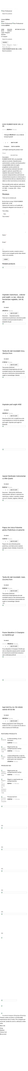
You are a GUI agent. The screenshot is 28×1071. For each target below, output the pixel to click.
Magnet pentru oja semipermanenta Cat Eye (14, 747)
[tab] (14, 155)
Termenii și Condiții (6, 985)
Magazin (9, 45)
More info (2, 1025)
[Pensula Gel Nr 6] (3, 799)
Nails (15, 45)
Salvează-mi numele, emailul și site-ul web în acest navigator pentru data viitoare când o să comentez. (14, 253)
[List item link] (14, 957)
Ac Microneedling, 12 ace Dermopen (14, 739)
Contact (3, 980)
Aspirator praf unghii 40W (11, 404)
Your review (6, 216)
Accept (8, 1025)
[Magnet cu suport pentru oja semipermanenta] (3, 786)
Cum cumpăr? (5, 971)
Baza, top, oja (6, 47)
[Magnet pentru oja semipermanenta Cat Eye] (3, 749)
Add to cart (14, 142)
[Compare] (4, 292)
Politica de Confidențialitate (8, 988)
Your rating (5, 211)
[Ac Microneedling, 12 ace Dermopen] (3, 741)
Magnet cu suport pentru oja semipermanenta (15, 780)
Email (4, 242)
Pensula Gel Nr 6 (12, 796)
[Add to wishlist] (13, 292)
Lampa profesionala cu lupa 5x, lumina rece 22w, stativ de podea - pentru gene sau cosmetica (16, 757)
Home (4, 45)
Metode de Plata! (5, 974)
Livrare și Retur (5, 977)
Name (4, 235)
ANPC (3, 994)
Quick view (8, 292)
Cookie (3, 991)
